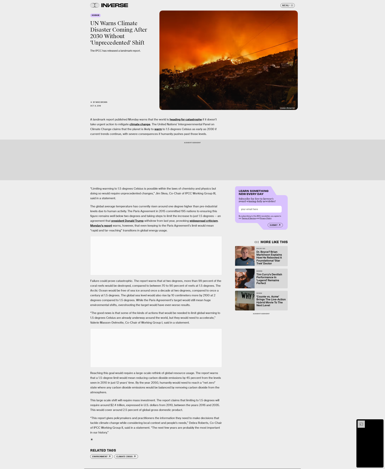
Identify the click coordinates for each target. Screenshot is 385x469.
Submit (274, 225)
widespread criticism (204, 221)
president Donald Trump (127, 221)
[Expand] (359, 422)
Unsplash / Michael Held (287, 108)
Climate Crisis (124, 456)
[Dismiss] (380, 422)
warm (158, 129)
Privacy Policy (266, 218)
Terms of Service (249, 218)
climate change (139, 124)
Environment (100, 456)
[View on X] (156, 255)
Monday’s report (101, 225)
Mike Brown (101, 102)
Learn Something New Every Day (254, 192)
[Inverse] (115, 5)
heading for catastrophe (186, 119)
